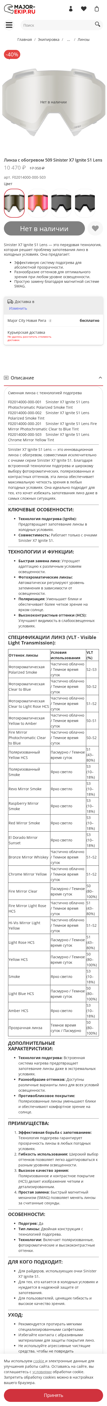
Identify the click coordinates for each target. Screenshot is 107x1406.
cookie (39, 1360)
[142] (14, 203)
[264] (85, 203)
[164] (38, 203)
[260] (61, 203)
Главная (24, 39)
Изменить (18, 308)
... (68, 39)
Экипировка (48, 39)
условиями (42, 1371)
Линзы (84, 39)
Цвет (8, 184)
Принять (53, 1395)
